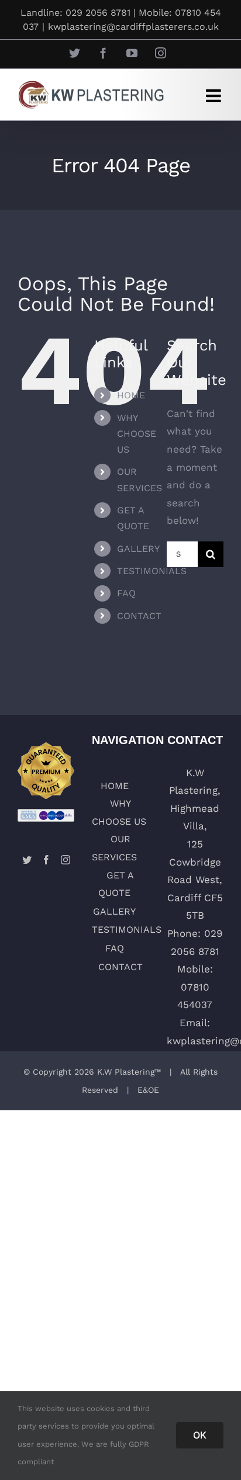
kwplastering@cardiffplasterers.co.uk (133, 26)
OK (199, 1435)
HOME (131, 395)
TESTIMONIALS (152, 570)
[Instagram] (65, 859)
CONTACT (139, 615)
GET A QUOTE (116, 884)
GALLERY (138, 548)
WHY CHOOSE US (136, 433)
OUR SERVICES (114, 848)
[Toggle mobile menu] (214, 96)
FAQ (126, 593)
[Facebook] (46, 859)
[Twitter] (27, 859)
